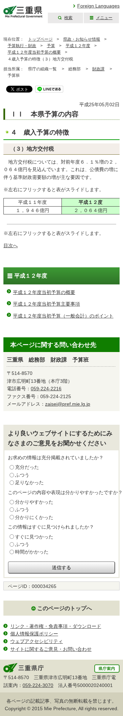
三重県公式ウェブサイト (23, 12)
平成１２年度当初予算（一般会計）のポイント (63, 316)
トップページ (40, 39)
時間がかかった (32, 551)
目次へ (10, 245)
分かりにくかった (34, 517)
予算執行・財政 (22, 45)
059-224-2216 (46, 388)
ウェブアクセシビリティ (36, 641)
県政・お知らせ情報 (81, 39)
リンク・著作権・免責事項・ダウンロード (55, 626)
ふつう (22, 475)
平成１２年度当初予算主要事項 (46, 304)
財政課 (98, 69)
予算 (51, 45)
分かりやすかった (34, 502)
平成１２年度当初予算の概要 (34, 52)
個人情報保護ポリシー (34, 633)
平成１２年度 (78, 45)
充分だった (27, 467)
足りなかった (29, 482)
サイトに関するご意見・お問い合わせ (51, 649)
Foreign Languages (98, 6)
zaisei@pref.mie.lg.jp (67, 404)
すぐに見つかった (34, 536)
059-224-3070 (38, 685)
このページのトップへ (64, 608)
